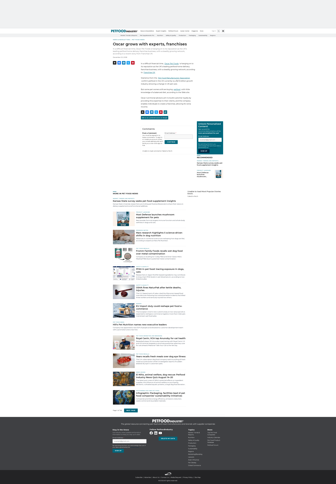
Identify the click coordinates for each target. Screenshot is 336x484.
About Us (156, 477)
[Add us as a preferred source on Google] (165, 112)
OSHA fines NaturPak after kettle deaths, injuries (158, 289)
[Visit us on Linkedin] (155, 433)
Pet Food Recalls (142, 248)
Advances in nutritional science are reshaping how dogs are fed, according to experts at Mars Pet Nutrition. (160, 240)
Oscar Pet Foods (171, 64)
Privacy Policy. (213, 147)
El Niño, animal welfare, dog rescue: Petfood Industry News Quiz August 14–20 (160, 376)
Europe (138, 303)
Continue (171, 142)
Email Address (170, 133)
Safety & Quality (142, 266)
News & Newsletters (121, 39)
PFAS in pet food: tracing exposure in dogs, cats (160, 270)
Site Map (198, 477)
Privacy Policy (188, 477)
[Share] (119, 63)
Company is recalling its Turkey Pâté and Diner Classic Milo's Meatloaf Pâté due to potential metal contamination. (159, 258)
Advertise (147, 477)
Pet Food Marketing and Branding (149, 336)
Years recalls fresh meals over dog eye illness (161, 356)
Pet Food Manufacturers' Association (174, 78)
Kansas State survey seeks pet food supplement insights (209, 164)
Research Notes (142, 230)
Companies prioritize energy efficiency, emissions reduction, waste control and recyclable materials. (159, 400)
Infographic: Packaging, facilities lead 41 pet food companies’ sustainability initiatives (160, 394)
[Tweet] (128, 63)
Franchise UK (149, 72)
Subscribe (138, 477)
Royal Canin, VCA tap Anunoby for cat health (161, 338)
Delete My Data (168, 438)
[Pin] (133, 63)
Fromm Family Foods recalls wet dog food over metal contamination (159, 252)
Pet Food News (138, 39)
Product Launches (204, 170)
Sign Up (204, 151)
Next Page (130, 410)
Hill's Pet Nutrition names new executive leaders (140, 324)
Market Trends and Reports (207, 160)
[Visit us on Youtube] (160, 433)
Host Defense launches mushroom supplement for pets (203, 175)
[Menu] (223, 31)
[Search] (218, 31)
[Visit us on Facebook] (151, 433)
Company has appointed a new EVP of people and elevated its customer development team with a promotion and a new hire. (148, 329)
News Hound (140, 372)
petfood (177, 89)
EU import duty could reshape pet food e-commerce (159, 307)
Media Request (176, 477)
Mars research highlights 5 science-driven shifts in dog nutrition (159, 234)
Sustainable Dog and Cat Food (147, 390)
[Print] (114, 63)
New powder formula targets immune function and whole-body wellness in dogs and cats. (160, 221)
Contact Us (165, 477)
